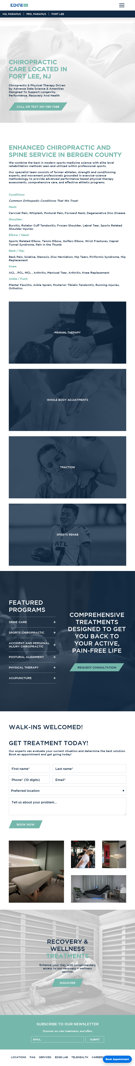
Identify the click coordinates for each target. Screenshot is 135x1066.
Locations (18, 1057)
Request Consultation (97, 667)
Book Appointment (117, 1059)
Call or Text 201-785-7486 (38, 106)
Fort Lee (58, 14)
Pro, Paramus (36, 14)
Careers (98, 1057)
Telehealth (79, 1057)
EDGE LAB (61, 1057)
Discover (67, 982)
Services (45, 1057)
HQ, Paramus (12, 14)
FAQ (32, 1057)
